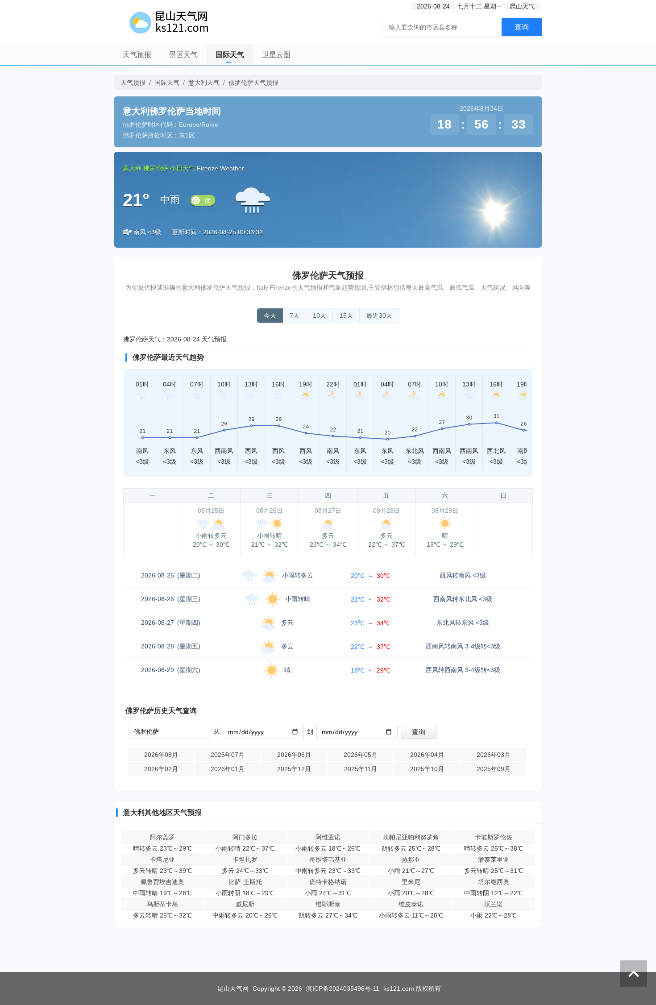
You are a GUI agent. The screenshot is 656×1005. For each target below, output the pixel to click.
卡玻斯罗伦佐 (493, 837)
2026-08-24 (433, 6)
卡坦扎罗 (245, 859)
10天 (319, 315)
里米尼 (411, 881)
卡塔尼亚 (162, 859)
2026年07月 (228, 754)
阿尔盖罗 (162, 837)
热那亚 (411, 859)
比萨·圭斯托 (245, 881)
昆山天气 (522, 6)
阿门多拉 (245, 837)
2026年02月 (161, 768)
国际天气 (230, 54)
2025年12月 (294, 768)
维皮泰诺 (411, 904)
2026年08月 (161, 754)
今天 (270, 315)
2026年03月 (494, 754)
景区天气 (183, 54)
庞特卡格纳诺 (328, 881)
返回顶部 (633, 973)
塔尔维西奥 (493, 881)
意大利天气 (204, 82)
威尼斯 (245, 904)
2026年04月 (427, 754)
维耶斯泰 (328, 904)
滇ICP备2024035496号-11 (342, 988)
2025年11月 (360, 768)
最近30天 (379, 315)
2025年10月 (427, 768)
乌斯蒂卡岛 (162, 904)
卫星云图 (276, 54)
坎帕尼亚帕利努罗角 (411, 837)
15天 (346, 315)
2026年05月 (361, 754)
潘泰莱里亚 (493, 859)
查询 (522, 27)
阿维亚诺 (328, 837)
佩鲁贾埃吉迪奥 (162, 881)
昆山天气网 (233, 988)
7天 (294, 315)
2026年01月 (228, 768)
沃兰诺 (493, 904)
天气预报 (137, 54)
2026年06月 (294, 754)
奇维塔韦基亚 (328, 859)
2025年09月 (494, 768)
